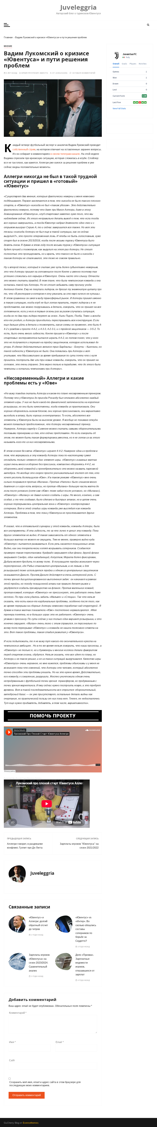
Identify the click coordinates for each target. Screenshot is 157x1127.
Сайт (12, 1060)
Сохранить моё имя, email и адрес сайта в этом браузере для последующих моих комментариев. (45, 1084)
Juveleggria (78, 7)
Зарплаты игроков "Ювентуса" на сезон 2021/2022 (79, 846)
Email (60, 1042)
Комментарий (17, 1013)
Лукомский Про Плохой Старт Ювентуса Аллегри (22, 778)
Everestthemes (30, 1122)
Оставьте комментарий (83, 73)
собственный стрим (24, 149)
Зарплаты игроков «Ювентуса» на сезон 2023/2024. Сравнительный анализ (39, 963)
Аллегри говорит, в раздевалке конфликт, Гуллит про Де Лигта (25, 846)
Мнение (8, 46)
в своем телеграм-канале (65, 154)
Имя (12, 1042)
